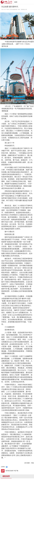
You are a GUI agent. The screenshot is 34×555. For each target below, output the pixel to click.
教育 (15, 2)
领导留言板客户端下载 (12, 470)
